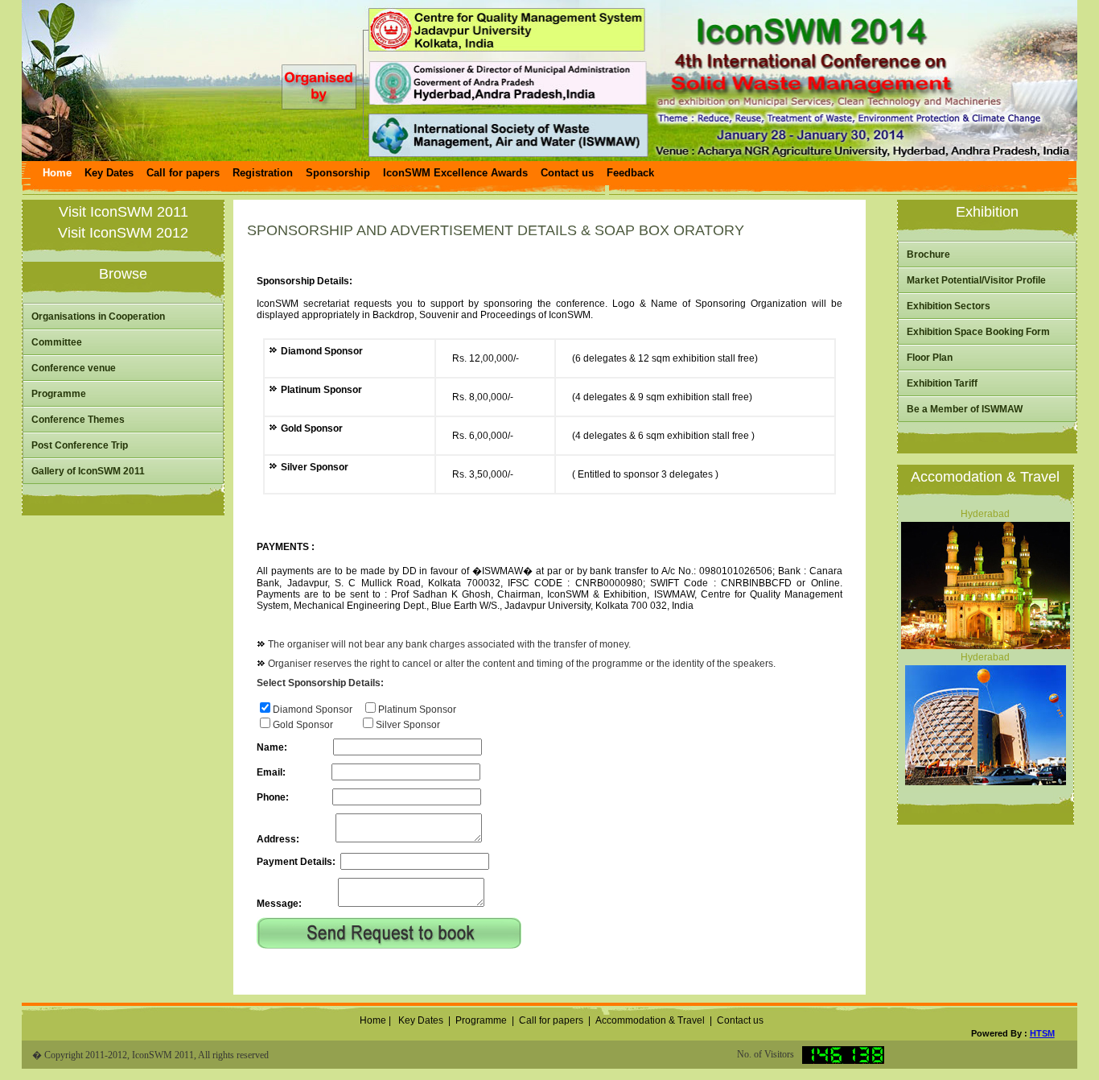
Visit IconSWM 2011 (123, 212)
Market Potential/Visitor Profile (976, 280)
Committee (56, 342)
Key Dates (420, 1020)
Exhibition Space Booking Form (978, 331)
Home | (374, 1020)
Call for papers (551, 1020)
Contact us (740, 1020)
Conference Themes (78, 419)
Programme (58, 393)
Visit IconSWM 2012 (123, 233)
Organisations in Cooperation (98, 316)
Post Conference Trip (79, 445)
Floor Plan (930, 357)
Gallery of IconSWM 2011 (88, 471)
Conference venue (73, 368)
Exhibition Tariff (942, 383)
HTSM (1042, 1033)
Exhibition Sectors (948, 306)
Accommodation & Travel (650, 1020)
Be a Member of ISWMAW (965, 409)
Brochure (928, 254)
